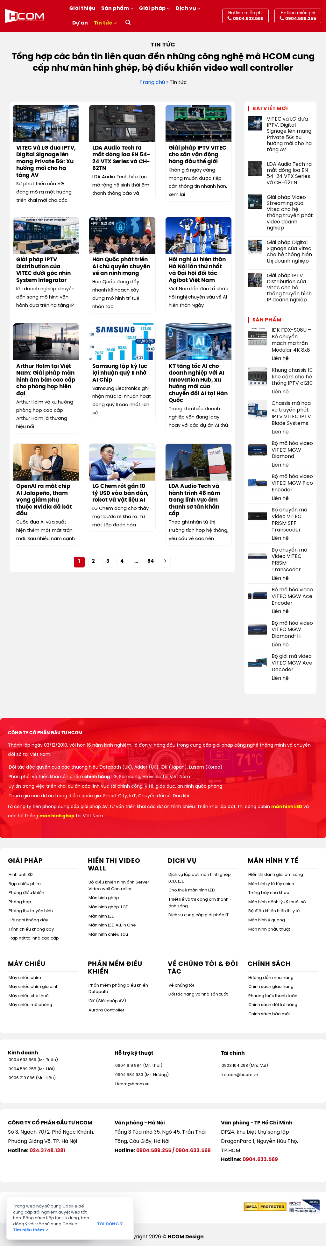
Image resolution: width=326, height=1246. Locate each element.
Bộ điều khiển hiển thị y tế (274, 911)
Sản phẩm (115, 8)
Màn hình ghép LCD (109, 907)
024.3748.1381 (47, 1150)
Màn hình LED (102, 916)
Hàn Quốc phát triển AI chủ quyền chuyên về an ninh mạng (121, 266)
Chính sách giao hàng (271, 987)
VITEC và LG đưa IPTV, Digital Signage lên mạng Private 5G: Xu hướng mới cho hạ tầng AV (46, 161)
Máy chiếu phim (25, 978)
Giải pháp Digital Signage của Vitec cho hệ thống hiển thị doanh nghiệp (289, 252)
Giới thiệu (82, 8)
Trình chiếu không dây (31, 929)
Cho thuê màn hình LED (191, 890)
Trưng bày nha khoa (268, 893)
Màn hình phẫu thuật (269, 929)
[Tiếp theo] (165, 562)
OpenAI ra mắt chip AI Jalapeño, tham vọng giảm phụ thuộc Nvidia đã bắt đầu (44, 500)
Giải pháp (152, 8)
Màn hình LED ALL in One (112, 925)
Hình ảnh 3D (21, 875)
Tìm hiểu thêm (31, 1230)
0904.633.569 (193, 1150)
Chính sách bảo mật (269, 1014)
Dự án (80, 23)
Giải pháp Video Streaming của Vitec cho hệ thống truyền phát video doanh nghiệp (290, 213)
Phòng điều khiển (26, 893)
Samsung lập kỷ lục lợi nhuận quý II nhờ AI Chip (119, 373)
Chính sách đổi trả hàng (272, 1005)
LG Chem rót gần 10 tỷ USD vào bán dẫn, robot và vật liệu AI (120, 493)
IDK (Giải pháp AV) (107, 1001)
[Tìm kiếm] (128, 23)
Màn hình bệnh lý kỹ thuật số (277, 902)
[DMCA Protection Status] (265, 1206)
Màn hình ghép (104, 898)
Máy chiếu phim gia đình (34, 987)
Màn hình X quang (266, 920)
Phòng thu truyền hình (31, 911)
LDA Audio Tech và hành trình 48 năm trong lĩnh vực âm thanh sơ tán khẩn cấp (194, 500)
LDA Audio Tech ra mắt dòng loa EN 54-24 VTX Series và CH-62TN (121, 158)
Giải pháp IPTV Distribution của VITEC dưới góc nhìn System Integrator (43, 270)
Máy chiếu (27, 964)
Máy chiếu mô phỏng (30, 1005)
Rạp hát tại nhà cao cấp (34, 938)
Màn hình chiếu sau (108, 935)
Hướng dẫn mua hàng (271, 978)
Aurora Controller (106, 1010)
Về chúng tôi (181, 985)
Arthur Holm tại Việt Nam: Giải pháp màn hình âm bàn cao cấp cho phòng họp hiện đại (45, 380)
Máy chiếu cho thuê (29, 996)
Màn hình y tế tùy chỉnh (271, 884)
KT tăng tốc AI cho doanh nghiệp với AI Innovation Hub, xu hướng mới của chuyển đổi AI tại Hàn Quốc (198, 384)
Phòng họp (20, 902)
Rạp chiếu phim (25, 884)
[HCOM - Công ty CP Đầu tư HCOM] (24, 15)
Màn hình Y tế (273, 861)
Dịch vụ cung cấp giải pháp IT (198, 915)
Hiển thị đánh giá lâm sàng (275, 875)
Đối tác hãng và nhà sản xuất (198, 994)
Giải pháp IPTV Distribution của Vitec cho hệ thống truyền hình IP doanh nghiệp (289, 288)
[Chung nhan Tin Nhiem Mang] (304, 1206)
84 (150, 561)
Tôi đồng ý (110, 1224)
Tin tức (103, 23)
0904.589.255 (153, 1150)
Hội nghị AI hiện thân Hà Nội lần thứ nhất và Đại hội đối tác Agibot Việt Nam (197, 270)
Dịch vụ (186, 8)
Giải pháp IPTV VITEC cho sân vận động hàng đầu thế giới (197, 155)
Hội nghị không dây (28, 920)
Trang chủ (152, 82)
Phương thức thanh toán (272, 996)
